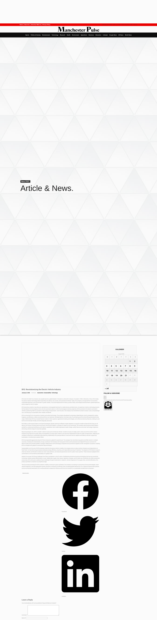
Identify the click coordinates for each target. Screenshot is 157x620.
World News (128, 35)
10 (107, 371)
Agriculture (84, 35)
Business (91, 35)
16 (135, 371)
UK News (120, 35)
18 (112, 375)
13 (121, 371)
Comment (24, 615)
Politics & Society (36, 35)
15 (131, 371)
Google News (113, 35)
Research (62, 35)
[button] (80, 493)
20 (121, 375)
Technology (55, 35)
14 (126, 371)
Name (23, 618)
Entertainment (46, 35)
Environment (75, 35)
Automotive (40, 392)
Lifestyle (105, 35)
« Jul (107, 388)
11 (112, 371)
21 (126, 375)
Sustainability (47, 392)
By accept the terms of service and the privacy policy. (119, 400)
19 (117, 375)
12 (117, 371)
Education (98, 35)
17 (107, 375)
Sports (27, 35)
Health (68, 35)
